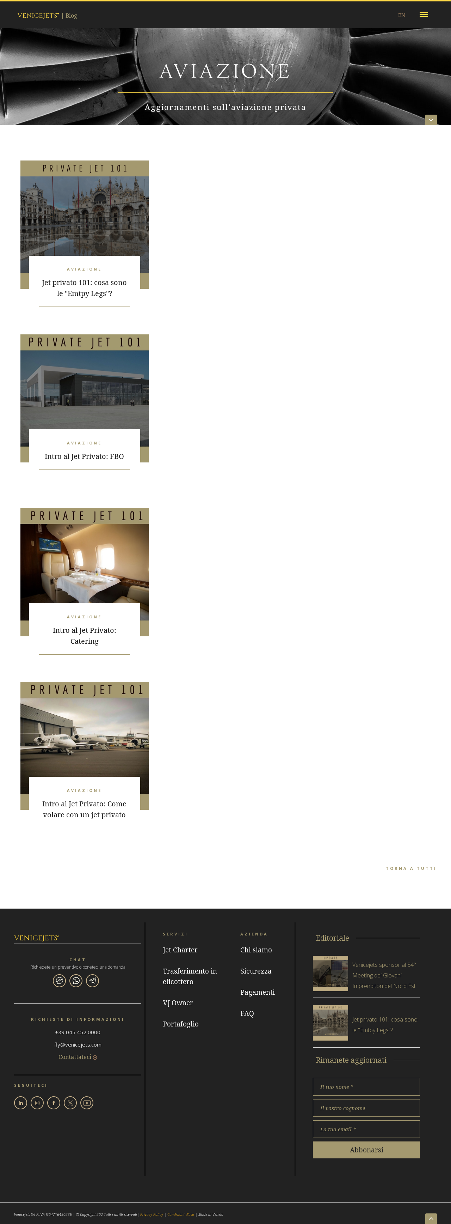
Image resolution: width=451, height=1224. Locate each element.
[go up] (431, 1218)
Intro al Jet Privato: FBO (84, 456)
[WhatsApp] (75, 980)
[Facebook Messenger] (59, 980)
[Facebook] (53, 1102)
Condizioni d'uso (180, 1214)
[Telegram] (92, 980)
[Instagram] (37, 1102)
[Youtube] (86, 1102)
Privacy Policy (151, 1214)
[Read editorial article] (330, 973)
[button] (424, 14)
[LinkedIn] (20, 1102)
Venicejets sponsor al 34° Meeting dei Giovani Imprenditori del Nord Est (384, 975)
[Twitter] (70, 1102)
